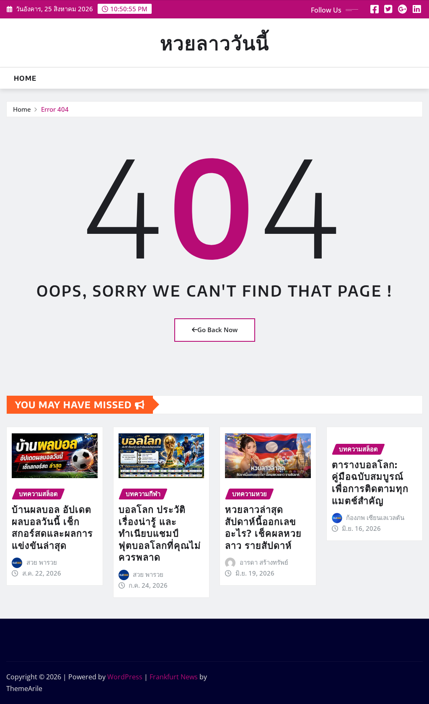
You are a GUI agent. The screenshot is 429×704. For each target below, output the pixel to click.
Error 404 (55, 109)
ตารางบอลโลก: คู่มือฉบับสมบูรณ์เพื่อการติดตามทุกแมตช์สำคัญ (370, 482)
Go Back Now (217, 329)
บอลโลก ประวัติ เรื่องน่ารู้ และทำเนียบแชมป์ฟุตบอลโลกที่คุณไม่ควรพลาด (160, 533)
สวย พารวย (41, 562)
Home (25, 78)
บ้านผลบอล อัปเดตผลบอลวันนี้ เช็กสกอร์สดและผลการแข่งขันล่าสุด (52, 527)
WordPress (124, 676)
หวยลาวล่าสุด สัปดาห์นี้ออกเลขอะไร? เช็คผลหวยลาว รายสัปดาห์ (263, 527)
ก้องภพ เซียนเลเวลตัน (375, 517)
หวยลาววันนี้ (214, 42)
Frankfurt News (174, 676)
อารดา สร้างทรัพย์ (264, 562)
